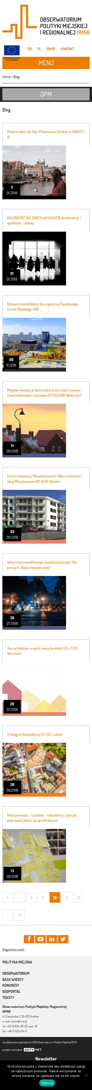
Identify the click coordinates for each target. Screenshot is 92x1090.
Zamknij (47, 1083)
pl (39, 48)
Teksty (8, 997)
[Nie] (86, 1075)
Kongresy (10, 985)
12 (78, 897)
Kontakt (68, 48)
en (30, 48)
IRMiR (50, 48)
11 (67, 897)
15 (19, 915)
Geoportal (11, 991)
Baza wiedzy (13, 979)
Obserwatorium (15, 973)
